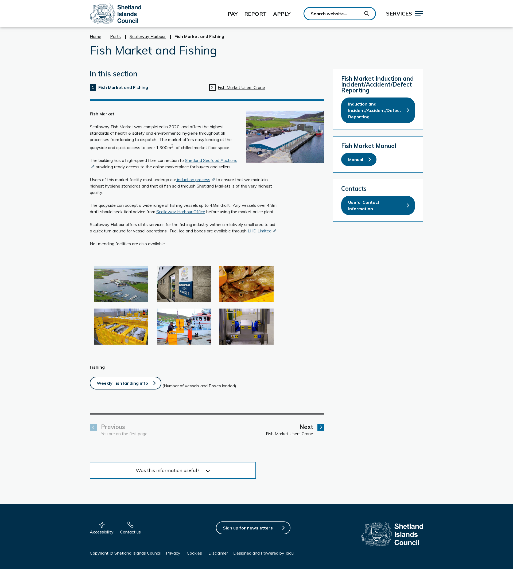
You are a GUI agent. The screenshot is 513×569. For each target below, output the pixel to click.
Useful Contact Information (363, 205)
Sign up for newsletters (248, 528)
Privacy (173, 553)
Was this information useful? (167, 470)
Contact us (130, 532)
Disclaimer (218, 553)
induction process (193, 179)
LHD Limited (259, 230)
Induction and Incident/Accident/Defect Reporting (374, 110)
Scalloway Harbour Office (180, 211)
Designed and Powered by (263, 553)
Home (95, 36)
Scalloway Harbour (148, 36)
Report (255, 13)
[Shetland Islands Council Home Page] (115, 13)
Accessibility (102, 532)
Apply (282, 13)
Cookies (194, 553)
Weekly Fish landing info (122, 383)
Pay (233, 13)
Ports (115, 36)
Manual (355, 159)
